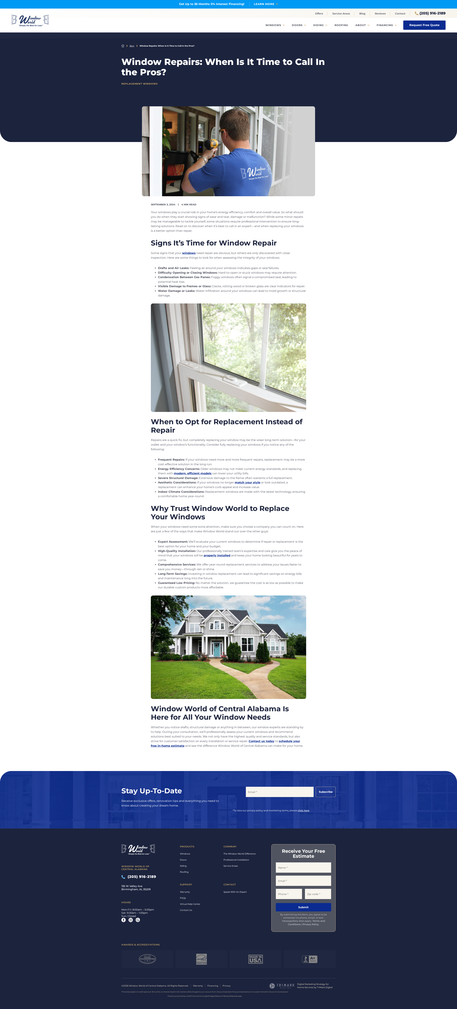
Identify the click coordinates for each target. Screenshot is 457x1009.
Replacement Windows (139, 83)
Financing (385, 25)
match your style (247, 482)
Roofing (341, 25)
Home (122, 46)
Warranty (185, 892)
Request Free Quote (424, 25)
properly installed (217, 555)
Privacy (227, 985)
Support (186, 884)
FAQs (183, 898)
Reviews (380, 13)
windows (189, 253)
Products (187, 846)
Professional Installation (236, 859)
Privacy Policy (311, 924)
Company (230, 846)
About (360, 25)
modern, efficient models (193, 473)
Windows (273, 25)
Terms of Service (230, 996)
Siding (318, 25)
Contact (400, 13)
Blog (362, 13)
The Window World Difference (240, 853)
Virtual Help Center (190, 904)
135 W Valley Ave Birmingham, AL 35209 (136, 887)
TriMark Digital (325, 987)
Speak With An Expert (235, 892)
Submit (303, 907)
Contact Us (186, 910)
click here (303, 810)
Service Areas (341, 13)
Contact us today (261, 741)
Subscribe (326, 791)
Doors (297, 25)
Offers (319, 13)
